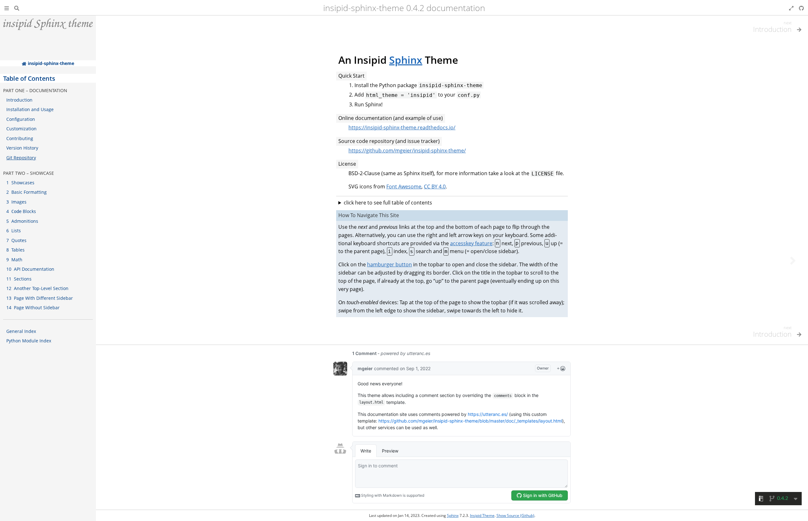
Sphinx (405, 60)
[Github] (801, 8)
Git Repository (21, 158)
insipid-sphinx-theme (50, 63)
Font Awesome (403, 186)
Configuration (20, 119)
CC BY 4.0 (435, 186)
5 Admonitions (22, 221)
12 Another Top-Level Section (37, 288)
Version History (22, 148)
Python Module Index (28, 341)
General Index (21, 331)
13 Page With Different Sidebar (39, 298)
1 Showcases (20, 183)
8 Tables (15, 250)
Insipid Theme (482, 515)
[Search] (17, 8)
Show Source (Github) (515, 515)
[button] (7, 8)
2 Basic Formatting (26, 192)
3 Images (16, 202)
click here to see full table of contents (388, 202)
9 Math (14, 260)
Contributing (19, 138)
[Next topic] (793, 261)
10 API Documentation (30, 269)
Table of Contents (29, 78)
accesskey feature (471, 243)
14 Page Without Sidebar (33, 308)
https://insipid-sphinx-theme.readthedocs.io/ (401, 127)
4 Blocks (21, 211)
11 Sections (19, 279)
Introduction (19, 100)
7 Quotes (16, 240)
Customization (21, 129)
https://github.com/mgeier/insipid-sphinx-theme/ (407, 150)
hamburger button (389, 264)
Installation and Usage (30, 109)
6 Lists (13, 231)
